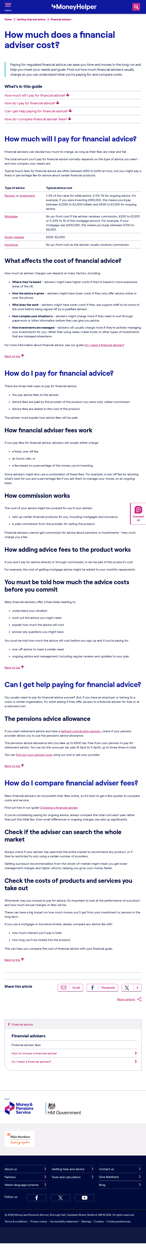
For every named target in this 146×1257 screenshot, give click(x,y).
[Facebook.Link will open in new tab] (36, 1197)
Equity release (14, 237)
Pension (10, 195)
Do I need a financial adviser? (104, 345)
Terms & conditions (16, 1221)
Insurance (11, 244)
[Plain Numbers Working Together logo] (20, 1139)
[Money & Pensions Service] (19, 1107)
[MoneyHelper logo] (74, 6)
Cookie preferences (119, 1221)
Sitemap (86, 1221)
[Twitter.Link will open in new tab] (60, 1197)
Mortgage (11, 216)
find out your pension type (34, 754)
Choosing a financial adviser (59, 807)
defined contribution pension (81, 731)
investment (27, 195)
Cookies (99, 1221)
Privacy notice (38, 1221)
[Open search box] (136, 7)
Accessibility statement (64, 1221)
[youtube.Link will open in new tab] (84, 1197)
